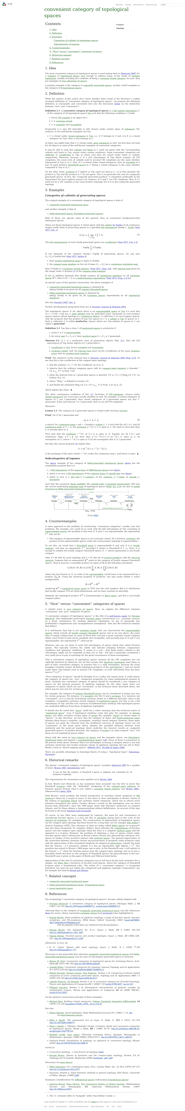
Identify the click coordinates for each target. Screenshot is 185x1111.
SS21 (96, 515)
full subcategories (58, 242)
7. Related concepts (59, 59)
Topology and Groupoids (79, 811)
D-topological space (94, 885)
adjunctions (116, 843)
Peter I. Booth (57, 1020)
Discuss (51, 1106)
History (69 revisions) (97, 1106)
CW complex (64, 118)
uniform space (124, 830)
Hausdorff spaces (77, 165)
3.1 (121, 340)
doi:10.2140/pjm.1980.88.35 (125, 1028)
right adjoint (78, 314)
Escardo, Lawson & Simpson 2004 (109, 307)
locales (105, 730)
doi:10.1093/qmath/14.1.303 (64, 932)
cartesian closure (88, 913)
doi (130, 1013)
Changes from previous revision (79, 1106)
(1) (74, 271)
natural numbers (112, 557)
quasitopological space (89, 740)
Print (113, 1106)
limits (90, 150)
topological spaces (70, 76)
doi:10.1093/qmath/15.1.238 (68, 938)
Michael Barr (56, 1001)
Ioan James (73, 1034)
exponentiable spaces (56, 531)
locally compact (79, 633)
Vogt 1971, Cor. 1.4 (127, 242)
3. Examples (55, 37)
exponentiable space (106, 311)
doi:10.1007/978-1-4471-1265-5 (116, 1037)
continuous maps (67, 424)
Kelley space (118, 825)
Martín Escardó (57, 973)
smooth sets (114, 473)
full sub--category (82, 477)
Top (89, 113)
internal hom (124, 269)
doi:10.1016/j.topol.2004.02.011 (80, 978)
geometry (102, 818)
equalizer (130, 162)
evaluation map (130, 264)
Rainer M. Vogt (57, 961)
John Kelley (132, 823)
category (52, 76)
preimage (81, 427)
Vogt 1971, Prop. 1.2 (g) (118, 278)
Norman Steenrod (58, 903)
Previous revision (61, 1106)
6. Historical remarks (60, 55)
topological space (55, 713)
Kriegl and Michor (79, 870)
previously (107, 913)
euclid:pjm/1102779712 (60, 1031)
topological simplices (111, 275)
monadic (89, 696)
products (70, 172)
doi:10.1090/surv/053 (60, 1089)
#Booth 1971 (94, 747)
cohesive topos (98, 473)
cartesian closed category (112, 78)
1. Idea (53, 29)
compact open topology (94, 271)
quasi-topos (80, 470)
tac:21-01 (127, 984)
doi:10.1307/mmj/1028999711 (80, 906)
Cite (108, 1106)
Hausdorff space (85, 545)
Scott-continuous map (128, 718)
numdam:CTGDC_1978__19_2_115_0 (83, 1004)
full (115, 111)
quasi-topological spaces (71, 1015)
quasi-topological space (61, 888)
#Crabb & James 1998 (113, 747)
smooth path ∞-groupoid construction (110, 484)
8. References (56, 62)
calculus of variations (56, 820)
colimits (78, 150)
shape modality (77, 484)
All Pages (128, 4)
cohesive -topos (114, 477)
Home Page (119, 4)
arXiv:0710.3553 (58, 992)
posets (94, 715)
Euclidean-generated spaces (88, 213)
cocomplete (75, 124)
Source (119, 1106)
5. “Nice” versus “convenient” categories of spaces (75, 51)
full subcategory (109, 227)
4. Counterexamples (59, 48)
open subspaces (101, 143)
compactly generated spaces (97, 85)
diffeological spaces (99, 470)
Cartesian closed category (76, 269)
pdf (80, 932)
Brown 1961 (132, 789)
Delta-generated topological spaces (67, 293)
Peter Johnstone (57, 1067)
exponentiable (73, 332)
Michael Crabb (57, 1034)
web (101, 1052)
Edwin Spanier (56, 1013)
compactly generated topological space (68, 205)
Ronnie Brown (56, 917)
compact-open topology (64, 264)
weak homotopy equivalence (91, 278)
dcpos (116, 715)
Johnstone (134, 752)
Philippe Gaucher (58, 987)
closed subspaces (77, 136)
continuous (116, 264)
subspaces (130, 129)
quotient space (101, 838)
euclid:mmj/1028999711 (107, 906)
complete (60, 124)
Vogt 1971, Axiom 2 (76, 256)
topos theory (66, 1062)
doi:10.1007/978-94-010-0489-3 (72, 1043)
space (78, 710)
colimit (108, 225)
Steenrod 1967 (128, 73)
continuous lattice (90, 316)
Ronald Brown (56, 1055)
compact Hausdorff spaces (94, 289)
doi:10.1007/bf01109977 (62, 1022)
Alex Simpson (89, 973)
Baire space (111, 595)
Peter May (63, 863)
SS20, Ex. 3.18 (114, 486)
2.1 (91, 394)
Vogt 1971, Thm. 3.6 (101, 269)
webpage (98, 1058)
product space (90, 336)
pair (63, 336)
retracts (123, 411)
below (117, 104)
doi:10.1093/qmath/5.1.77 (62, 950)
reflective (49, 155)
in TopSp (117, 225)
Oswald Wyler (56, 967)
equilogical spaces (108, 701)
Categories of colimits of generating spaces (76, 40)
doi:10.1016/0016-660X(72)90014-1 (86, 969)
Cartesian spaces (96, 295)
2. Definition (55, 33)
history (94, 1102)
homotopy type (76, 486)
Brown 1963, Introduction (67, 768)
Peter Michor (72, 1084)
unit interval (116, 667)
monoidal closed (68, 801)
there (116, 470)
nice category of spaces (80, 609)
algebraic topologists (114, 662)
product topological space (68, 261)
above (53, 463)
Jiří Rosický (72, 981)
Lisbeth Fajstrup (57, 981)
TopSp (131, 227)
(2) (76, 444)
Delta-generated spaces (61, 213)
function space (93, 618)
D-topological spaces (71, 88)
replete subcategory (127, 111)
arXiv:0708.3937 (114, 984)
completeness (121, 828)
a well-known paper (117, 616)
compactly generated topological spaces (69, 287)
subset (99, 424)
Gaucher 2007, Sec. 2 (64, 302)
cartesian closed (64, 121)
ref (105, 740)
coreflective (65, 155)
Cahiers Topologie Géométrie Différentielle (114, 1001)
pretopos (116, 696)
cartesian (130, 538)
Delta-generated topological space (66, 885)
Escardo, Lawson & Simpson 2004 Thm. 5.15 (113, 358)
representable (96, 574)
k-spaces (61, 786)
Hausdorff (93, 633)
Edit (45, 1106)
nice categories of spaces (74, 81)
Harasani (49, 754)
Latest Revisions (138, 4)
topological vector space (74, 588)
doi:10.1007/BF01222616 (87, 963)
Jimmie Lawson (73, 973)
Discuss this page (151, 4)
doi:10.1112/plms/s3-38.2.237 (64, 1069)
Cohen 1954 (65, 791)
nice (83, 76)
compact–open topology (124, 786)
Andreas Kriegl (57, 1084)
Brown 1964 (106, 779)
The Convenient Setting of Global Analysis (103, 1084)
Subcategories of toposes (66, 44)
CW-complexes (116, 394)
